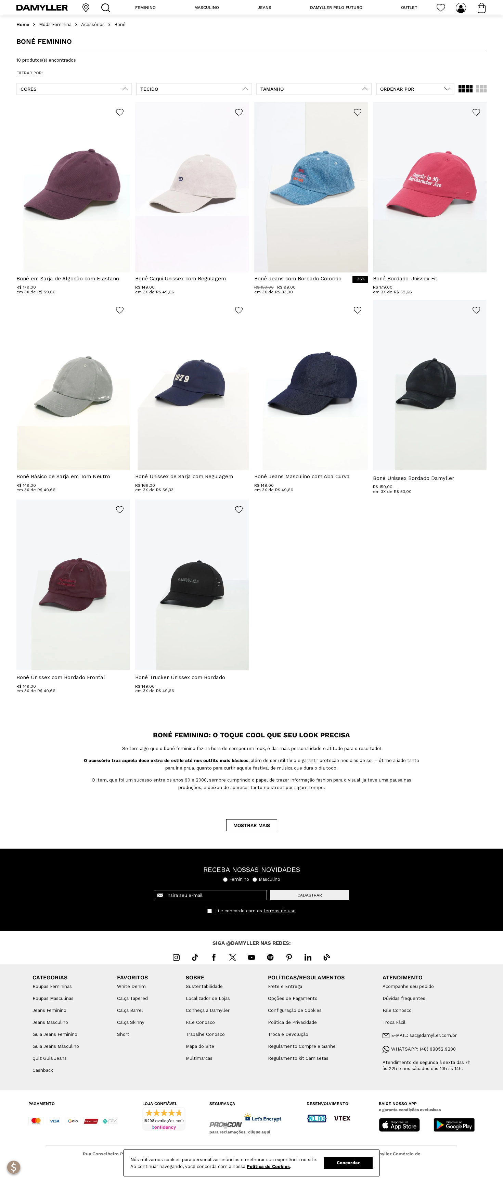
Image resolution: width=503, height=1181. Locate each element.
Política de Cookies (268, 1166)
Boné (120, 24)
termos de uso (279, 911)
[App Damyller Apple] (399, 1125)
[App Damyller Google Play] (454, 1125)
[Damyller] (42, 8)
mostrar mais (251, 825)
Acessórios (93, 24)
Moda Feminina (55, 24)
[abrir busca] (107, 7)
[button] (74, 89)
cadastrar (309, 895)
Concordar (348, 1162)
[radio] (466, 89)
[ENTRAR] (461, 8)
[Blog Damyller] (326, 957)
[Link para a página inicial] (22, 24)
